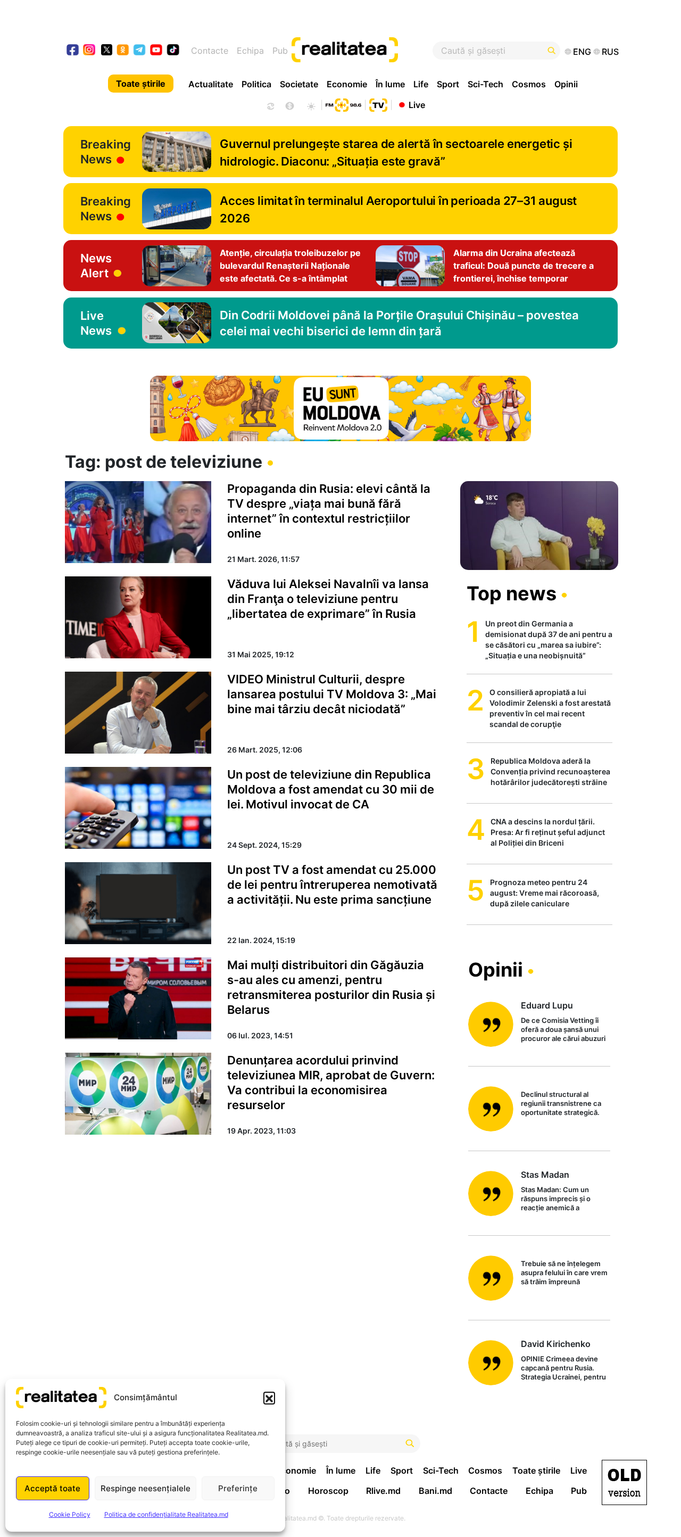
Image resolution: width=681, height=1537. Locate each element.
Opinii (566, 84)
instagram (89, 50)
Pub (280, 50)
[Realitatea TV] (378, 103)
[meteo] (311, 105)
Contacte (209, 50)
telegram (139, 50)
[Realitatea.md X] (106, 49)
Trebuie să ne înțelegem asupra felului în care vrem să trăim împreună (564, 1272)
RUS (610, 51)
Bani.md (435, 1490)
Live (417, 104)
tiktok (173, 50)
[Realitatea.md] (624, 1482)
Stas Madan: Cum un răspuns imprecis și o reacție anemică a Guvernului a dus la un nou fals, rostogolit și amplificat (565, 1199)
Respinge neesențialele (145, 1488)
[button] (269, 1397)
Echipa (250, 50)
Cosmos (529, 84)
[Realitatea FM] (343, 103)
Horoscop (328, 1490)
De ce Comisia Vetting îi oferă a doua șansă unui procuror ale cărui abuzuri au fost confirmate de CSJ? (563, 1030)
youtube (156, 50)
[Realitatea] (369, 50)
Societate (299, 84)
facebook (73, 50)
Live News (96, 323)
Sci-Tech (485, 84)
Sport (448, 84)
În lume (390, 84)
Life (420, 84)
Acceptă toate (52, 1488)
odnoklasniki (123, 50)
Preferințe (238, 1488)
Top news (512, 593)
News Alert (96, 265)
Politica (256, 84)
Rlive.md (383, 1490)
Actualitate (210, 84)
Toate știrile (140, 83)
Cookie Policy (69, 1514)
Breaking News (105, 151)
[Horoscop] (269, 105)
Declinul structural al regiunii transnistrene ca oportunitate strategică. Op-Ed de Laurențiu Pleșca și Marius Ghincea (565, 1104)
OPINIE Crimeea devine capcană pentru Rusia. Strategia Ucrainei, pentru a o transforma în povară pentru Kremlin (563, 1368)
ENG (582, 51)
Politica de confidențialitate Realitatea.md (166, 1514)
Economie (347, 84)
